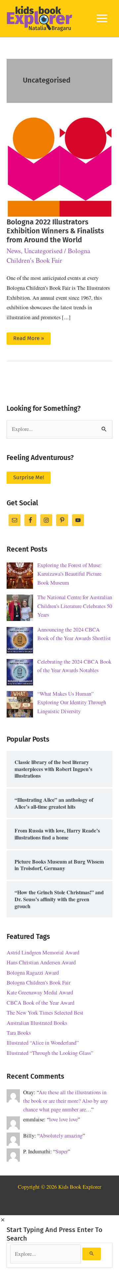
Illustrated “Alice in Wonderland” (43, 1042)
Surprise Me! (28, 477)
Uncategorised (43, 250)
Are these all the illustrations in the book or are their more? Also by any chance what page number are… (65, 1101)
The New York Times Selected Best (45, 1012)
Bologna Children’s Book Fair (38, 982)
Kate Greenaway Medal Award (40, 992)
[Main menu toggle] (101, 18)
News (14, 250)
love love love (63, 1119)
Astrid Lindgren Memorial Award (43, 952)
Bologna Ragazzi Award (33, 972)
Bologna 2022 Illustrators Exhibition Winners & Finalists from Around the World (55, 231)
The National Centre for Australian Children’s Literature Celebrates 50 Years (74, 606)
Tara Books (19, 1032)
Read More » (28, 339)
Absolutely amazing (61, 1135)
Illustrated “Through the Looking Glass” (50, 1053)
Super (62, 1151)
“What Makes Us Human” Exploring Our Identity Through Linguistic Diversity (71, 702)
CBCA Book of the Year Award (40, 1002)
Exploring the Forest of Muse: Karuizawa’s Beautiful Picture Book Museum (69, 573)
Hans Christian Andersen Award (41, 962)
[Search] (91, 1254)
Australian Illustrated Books (37, 1022)
